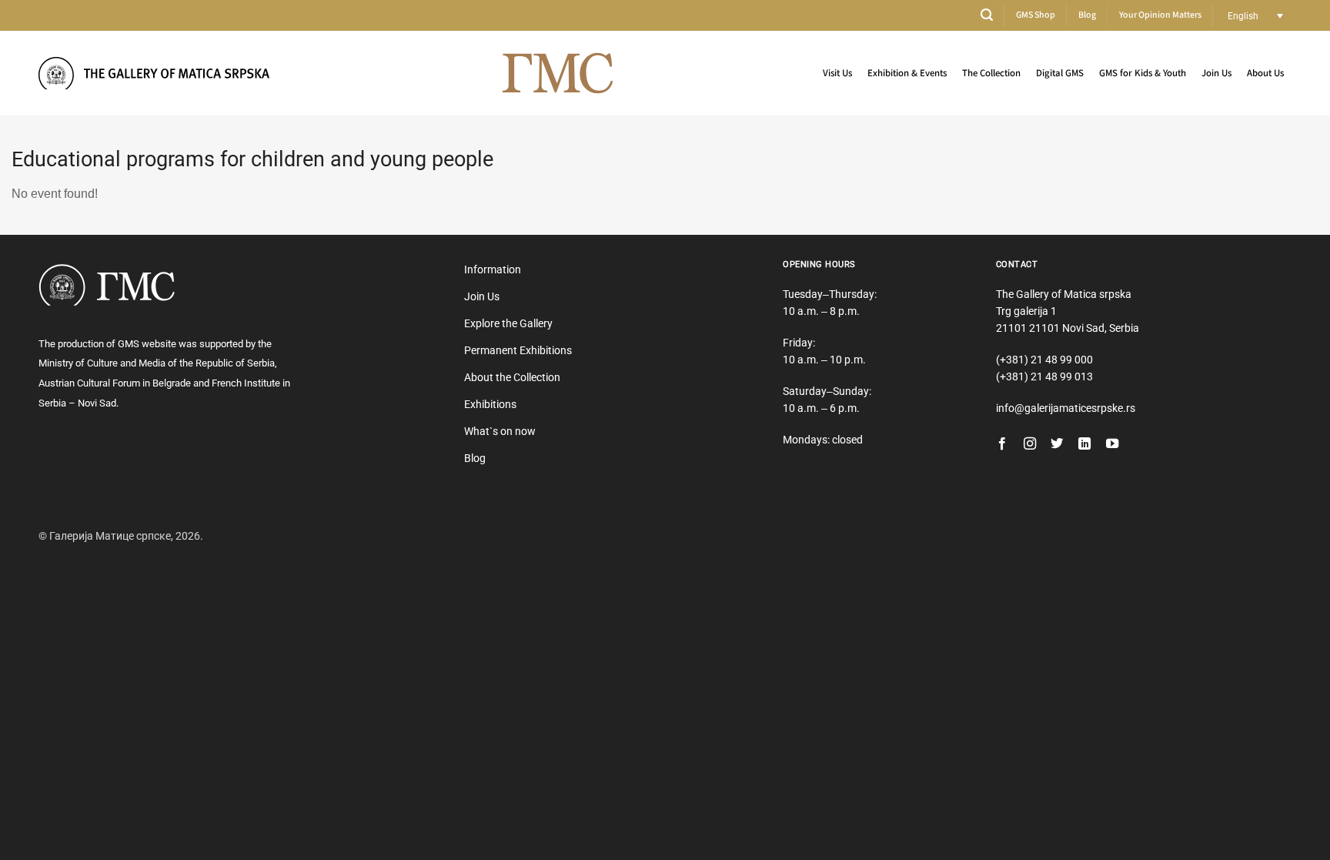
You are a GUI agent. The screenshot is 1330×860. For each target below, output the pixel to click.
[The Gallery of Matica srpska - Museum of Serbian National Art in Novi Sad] (153, 73)
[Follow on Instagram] (1030, 444)
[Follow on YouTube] (1112, 444)
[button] (987, 15)
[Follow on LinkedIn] (1084, 444)
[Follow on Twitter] (1057, 444)
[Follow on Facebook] (1002, 444)
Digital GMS (1060, 73)
